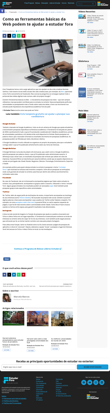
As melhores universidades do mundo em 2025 (61, 340)
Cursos (64, 3)
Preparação (13, 12)
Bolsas (37, 3)
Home (5, 12)
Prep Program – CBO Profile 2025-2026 (94, 66)
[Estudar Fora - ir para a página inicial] (7, 5)
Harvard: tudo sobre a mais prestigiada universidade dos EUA (37, 340)
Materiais (71, 3)
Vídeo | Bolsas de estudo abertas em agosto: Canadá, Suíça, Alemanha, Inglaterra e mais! (95, 18)
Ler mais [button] (6, 350)
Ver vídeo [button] (90, 22)
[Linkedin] (101, 382)
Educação (44, 3)
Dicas (7, 259)
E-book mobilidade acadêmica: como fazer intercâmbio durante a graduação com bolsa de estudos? (95, 92)
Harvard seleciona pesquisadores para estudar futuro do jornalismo (13, 340)
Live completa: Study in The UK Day (95, 75)
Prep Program (29, 3)
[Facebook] (83, 382)
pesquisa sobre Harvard (24, 202)
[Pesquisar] (93, 4)
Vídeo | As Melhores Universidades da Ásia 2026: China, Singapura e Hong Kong (95, 47)
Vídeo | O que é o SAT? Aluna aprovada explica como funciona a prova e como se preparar (95, 32)
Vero (62, 92)
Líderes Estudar (54, 3)
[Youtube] (89, 382)
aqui (51, 186)
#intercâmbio (24, 198)
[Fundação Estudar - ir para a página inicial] (102, 4)
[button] (4, 36)
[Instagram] (95, 382)
